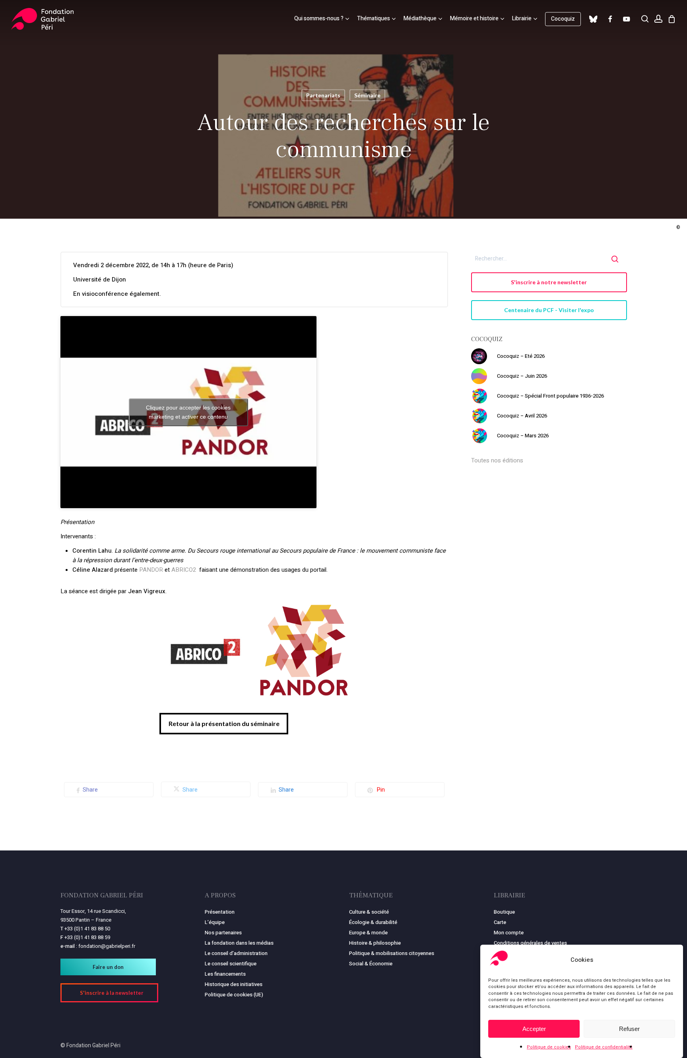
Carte (500, 922)
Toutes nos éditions (497, 460)
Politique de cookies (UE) (234, 994)
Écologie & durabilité (373, 922)
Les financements (225, 974)
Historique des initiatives (233, 984)
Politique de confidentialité (604, 1047)
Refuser (629, 1028)
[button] (223, 723)
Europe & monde (368, 932)
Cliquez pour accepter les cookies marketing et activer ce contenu (188, 412)
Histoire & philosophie (375, 943)
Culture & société (369, 912)
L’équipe (215, 922)
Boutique (504, 912)
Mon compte (509, 932)
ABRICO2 (183, 569)
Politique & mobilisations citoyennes (391, 953)
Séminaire (367, 95)
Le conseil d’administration (236, 953)
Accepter (534, 1028)
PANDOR (152, 569)
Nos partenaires (223, 932)
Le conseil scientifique (230, 963)
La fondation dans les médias (239, 943)
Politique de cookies (549, 1047)
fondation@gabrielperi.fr (106, 946)
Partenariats (323, 95)
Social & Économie (370, 963)
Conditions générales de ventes (530, 943)
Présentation (220, 912)
